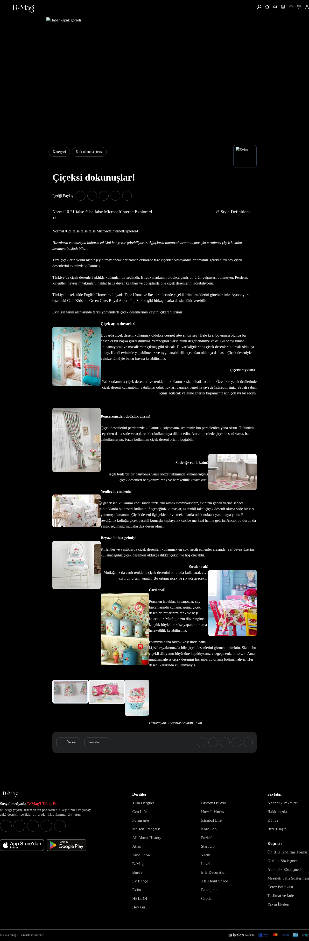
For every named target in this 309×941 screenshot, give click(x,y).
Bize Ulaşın (276, 829)
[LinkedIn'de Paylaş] (115, 196)
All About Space (214, 881)
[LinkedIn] (46, 826)
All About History (147, 838)
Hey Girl (139, 907)
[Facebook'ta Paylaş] (80, 196)
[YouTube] (19, 826)
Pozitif (206, 838)
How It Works (212, 812)
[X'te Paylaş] (92, 196)
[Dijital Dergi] (283, 7)
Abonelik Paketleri (282, 803)
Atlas (136, 846)
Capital (207, 898)
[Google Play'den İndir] (66, 845)
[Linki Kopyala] (248, 742)
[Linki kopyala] (127, 196)
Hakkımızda (277, 812)
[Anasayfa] (267, 7)
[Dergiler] (275, 7)
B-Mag (138, 864)
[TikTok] (60, 826)
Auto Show (141, 855)
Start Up (208, 846)
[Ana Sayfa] (10, 794)
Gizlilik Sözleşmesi (283, 861)
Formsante (140, 820)
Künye (272, 820)
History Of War (213, 803)
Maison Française (146, 829)
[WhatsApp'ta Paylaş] (104, 196)
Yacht (205, 855)
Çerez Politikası (280, 887)
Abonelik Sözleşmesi (284, 869)
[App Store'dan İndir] (22, 845)
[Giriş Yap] (307, 7)
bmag (13, 935)
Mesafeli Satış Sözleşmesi (288, 878)
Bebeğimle (209, 890)
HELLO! (139, 898)
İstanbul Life (211, 820)
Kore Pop (209, 829)
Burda (137, 872)
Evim (136, 890)
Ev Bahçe (140, 881)
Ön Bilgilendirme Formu (287, 852)
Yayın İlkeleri (278, 904)
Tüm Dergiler (143, 803)
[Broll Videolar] (291, 7)
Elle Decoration (213, 872)
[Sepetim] (299, 7)
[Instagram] (6, 826)
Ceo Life (139, 812)
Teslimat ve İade (280, 896)
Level (205, 864)
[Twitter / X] (33, 826)
